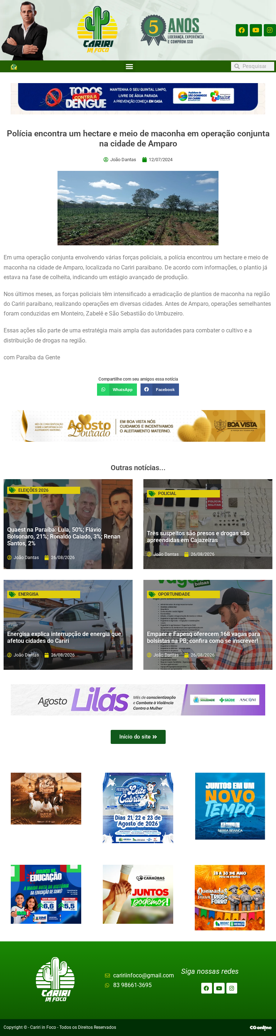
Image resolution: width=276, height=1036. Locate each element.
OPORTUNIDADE (174, 594)
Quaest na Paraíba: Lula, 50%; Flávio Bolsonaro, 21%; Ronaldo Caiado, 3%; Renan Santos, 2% (63, 536)
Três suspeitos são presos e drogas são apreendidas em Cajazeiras (198, 537)
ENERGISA (28, 594)
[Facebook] (242, 30)
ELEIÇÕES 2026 (33, 490)
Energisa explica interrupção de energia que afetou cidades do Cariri (64, 637)
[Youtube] (256, 30)
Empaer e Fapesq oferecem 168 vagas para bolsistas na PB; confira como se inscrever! (203, 637)
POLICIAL (167, 493)
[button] (129, 66)
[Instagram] (270, 30)
